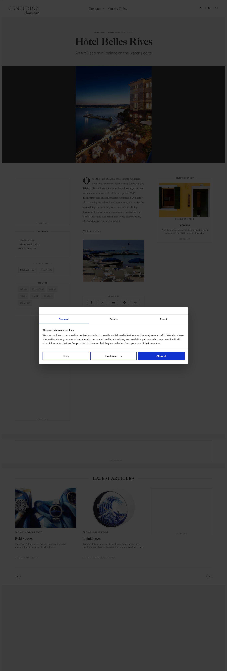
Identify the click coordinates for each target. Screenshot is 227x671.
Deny (66, 355)
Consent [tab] (64, 319)
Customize (111, 355)
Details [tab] (114, 319)
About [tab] (163, 319)
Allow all (161, 355)
